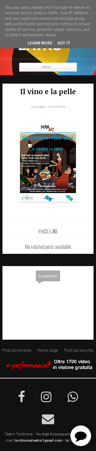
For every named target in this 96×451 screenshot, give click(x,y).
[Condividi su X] (50, 231)
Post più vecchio (79, 350)
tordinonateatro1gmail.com (38, 440)
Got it (63, 43)
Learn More (40, 43)
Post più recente (17, 350)
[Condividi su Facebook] (54, 231)
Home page (47, 350)
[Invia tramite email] (40, 231)
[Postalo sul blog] (45, 231)
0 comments (57, 106)
